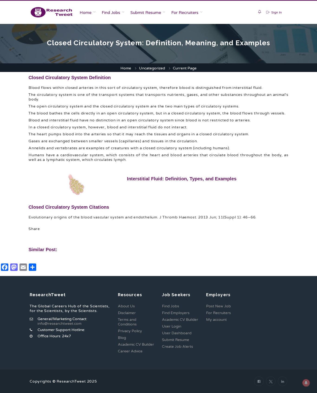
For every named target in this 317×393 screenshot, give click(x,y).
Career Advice (130, 351)
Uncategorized (152, 68)
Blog (122, 337)
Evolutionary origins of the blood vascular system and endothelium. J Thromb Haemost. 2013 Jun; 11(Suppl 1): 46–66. (142, 217)
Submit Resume (145, 12)
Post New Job (218, 306)
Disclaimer (127, 313)
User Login (171, 326)
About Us (126, 306)
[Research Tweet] (52, 12)
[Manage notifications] (306, 383)
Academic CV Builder (136, 344)
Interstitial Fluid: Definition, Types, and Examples (181, 178)
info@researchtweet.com (59, 323)
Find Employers (176, 313)
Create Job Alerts (177, 346)
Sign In (276, 12)
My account (216, 319)
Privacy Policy (130, 331)
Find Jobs (111, 12)
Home (85, 12)
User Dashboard (176, 333)
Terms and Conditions (127, 322)
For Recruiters (184, 12)
